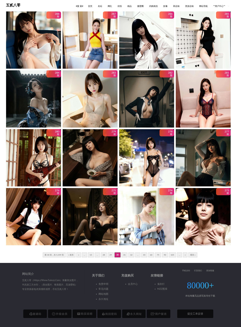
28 (104, 255)
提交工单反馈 (195, 313)
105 (172, 255)
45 (144, 255)
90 (165, 255)
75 (158, 255)
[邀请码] (35, 314)
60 (151, 255)
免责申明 (103, 284)
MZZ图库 (162, 289)
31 (124, 255)
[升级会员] (60, 314)
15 (91, 255)
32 (131, 255)
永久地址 (103, 299)
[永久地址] (134, 314)
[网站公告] (158, 314)
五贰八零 (13, 5)
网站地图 (103, 294)
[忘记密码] (109, 314)
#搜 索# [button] (79, 6)
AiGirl (17, 59)
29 (111, 255)
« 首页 (71, 255)
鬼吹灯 (161, 284)
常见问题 (103, 289)
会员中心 (133, 284)
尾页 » (192, 255)
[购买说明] (84, 314)
